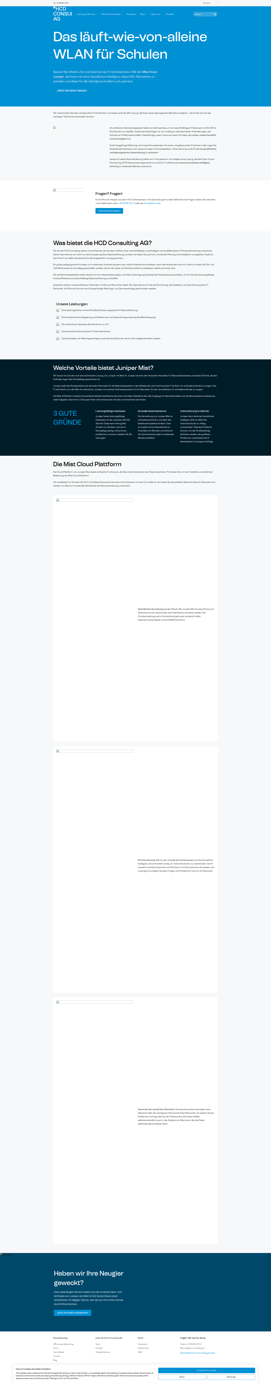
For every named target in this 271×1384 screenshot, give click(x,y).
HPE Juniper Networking (63, 1344)
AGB (140, 1352)
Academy (131, 14)
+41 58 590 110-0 (126, 203)
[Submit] (214, 14)
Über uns (155, 14)
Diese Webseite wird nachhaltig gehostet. (197, 1353)
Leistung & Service (86, 14)
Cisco (55, 1348)
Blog (142, 14)
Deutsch (206, 3)
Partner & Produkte (110, 14)
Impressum (143, 1344)
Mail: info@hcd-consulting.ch (192, 1348)
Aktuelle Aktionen (103, 1352)
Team (98, 1344)
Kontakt (170, 14)
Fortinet (56, 1356)
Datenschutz (143, 1348)
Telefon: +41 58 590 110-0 (191, 1344)
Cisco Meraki (58, 1352)
